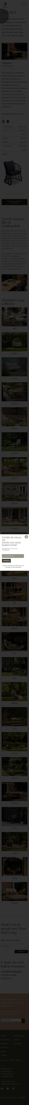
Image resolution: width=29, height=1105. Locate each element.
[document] (14, 552)
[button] (26, 537)
